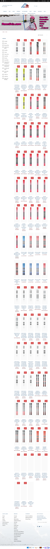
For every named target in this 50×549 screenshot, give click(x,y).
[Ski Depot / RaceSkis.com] (25, 6)
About (3, 519)
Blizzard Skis (6, 45)
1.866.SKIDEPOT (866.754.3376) (7, 5)
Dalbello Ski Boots (6, 48)
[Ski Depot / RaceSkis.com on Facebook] (1, 0)
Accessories (24, 11)
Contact (3, 520)
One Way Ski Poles (6, 69)
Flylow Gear (6, 54)
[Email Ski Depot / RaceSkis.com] (5, 0)
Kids (45, 11)
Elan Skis (5, 50)
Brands (5, 11)
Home (3, 516)
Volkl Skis (6, 76)
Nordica (5, 58)
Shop (3, 517)
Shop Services (17, 13)
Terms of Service (5, 522)
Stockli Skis (6, 60)
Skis (10, 11)
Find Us (3, 525)
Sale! (30, 11)
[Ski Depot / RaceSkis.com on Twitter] (3, 0)
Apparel (18, 11)
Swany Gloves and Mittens (6, 62)
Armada (5, 41)
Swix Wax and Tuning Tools (6, 66)
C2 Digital (31, 544)
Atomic (5, 43)
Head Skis (6, 56)
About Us (24, 13)
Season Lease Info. (31, 13)
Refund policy (4, 523)
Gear (13, 11)
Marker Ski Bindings (6, 79)
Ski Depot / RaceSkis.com (7, 544)
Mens (35, 11)
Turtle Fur (6, 74)
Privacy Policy (28, 519)
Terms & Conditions (29, 516)
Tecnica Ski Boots (6, 72)
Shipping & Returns (28, 517)
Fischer (5, 52)
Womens (40, 11)
